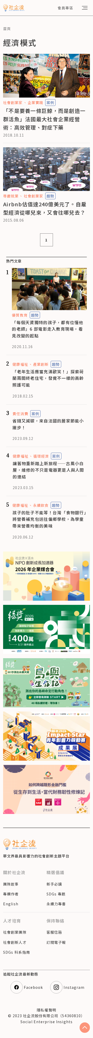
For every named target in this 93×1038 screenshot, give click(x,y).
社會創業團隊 (15, 932)
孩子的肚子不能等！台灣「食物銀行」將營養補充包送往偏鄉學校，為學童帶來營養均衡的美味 (49, 519)
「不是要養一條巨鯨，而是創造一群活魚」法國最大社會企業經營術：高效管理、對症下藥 (44, 119)
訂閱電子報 (56, 942)
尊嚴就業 (11, 195)
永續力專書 (56, 903)
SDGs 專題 (56, 893)
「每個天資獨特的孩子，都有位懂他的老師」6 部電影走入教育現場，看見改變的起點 (47, 329)
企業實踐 (35, 102)
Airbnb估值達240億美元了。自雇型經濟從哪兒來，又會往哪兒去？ (45, 208)
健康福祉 (20, 364)
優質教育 (19, 315)
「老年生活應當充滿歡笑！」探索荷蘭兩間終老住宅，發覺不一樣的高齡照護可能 (48, 378)
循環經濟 (41, 456)
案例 (50, 102)
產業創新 (41, 364)
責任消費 (20, 413)
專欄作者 (11, 893)
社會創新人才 (15, 942)
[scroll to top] (85, 1027)
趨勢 (50, 195)
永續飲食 (41, 505)
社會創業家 (13, 102)
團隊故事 (11, 884)
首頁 (7, 28)
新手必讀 (54, 884)
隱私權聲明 (46, 1010)
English (10, 903)
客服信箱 (54, 932)
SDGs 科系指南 (16, 952)
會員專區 (65, 7)
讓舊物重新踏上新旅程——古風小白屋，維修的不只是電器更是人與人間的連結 (48, 470)
